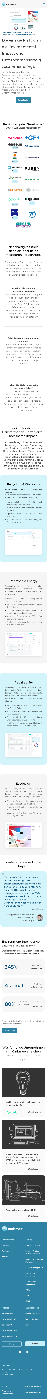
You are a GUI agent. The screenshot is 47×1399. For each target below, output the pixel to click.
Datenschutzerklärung (33, 1386)
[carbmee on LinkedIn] (27, 1352)
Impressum (6, 1386)
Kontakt (35, 1344)
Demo (11, 1344)
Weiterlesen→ (37, 909)
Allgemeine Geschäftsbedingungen (11, 1392)
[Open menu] (44, 4)
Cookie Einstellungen (32, 1392)
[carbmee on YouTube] (20, 1352)
